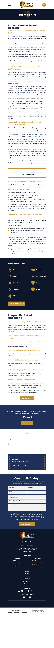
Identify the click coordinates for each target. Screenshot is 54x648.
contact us (33, 329)
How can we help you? (14, 504)
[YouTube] (22, 591)
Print (25, 465)
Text (13, 465)
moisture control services (28, 92)
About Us (27, 578)
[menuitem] (10, 612)
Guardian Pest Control (16, 36)
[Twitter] (32, 591)
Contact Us (27, 584)
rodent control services (39, 41)
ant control (41, 241)
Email (19, 465)
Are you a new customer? (14, 500)
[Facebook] (35, 591)
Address (10, 496)
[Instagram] (25, 591)
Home (27, 573)
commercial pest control (36, 136)
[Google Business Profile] (19, 591)
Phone (10, 491)
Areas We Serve (27, 581)
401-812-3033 (27, 541)
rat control (22, 208)
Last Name (30, 487)
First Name (11, 487)
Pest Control (27, 576)
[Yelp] (28, 591)
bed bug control (12, 243)
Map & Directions (17, 567)
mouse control (12, 208)
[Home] (26, 4)
